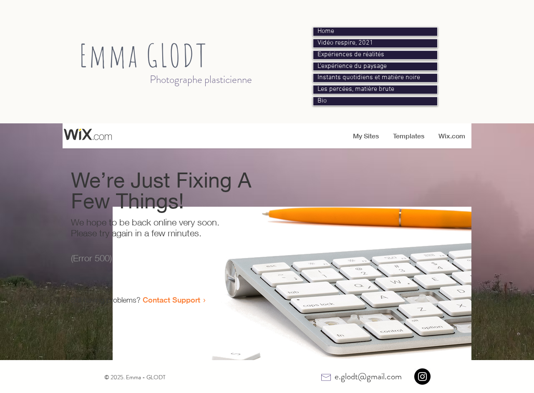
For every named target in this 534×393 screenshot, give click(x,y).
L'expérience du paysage (352, 66)
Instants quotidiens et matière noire (368, 78)
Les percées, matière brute (355, 89)
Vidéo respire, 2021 (345, 43)
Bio (322, 101)
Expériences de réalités (350, 55)
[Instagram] (422, 376)
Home (325, 31)
